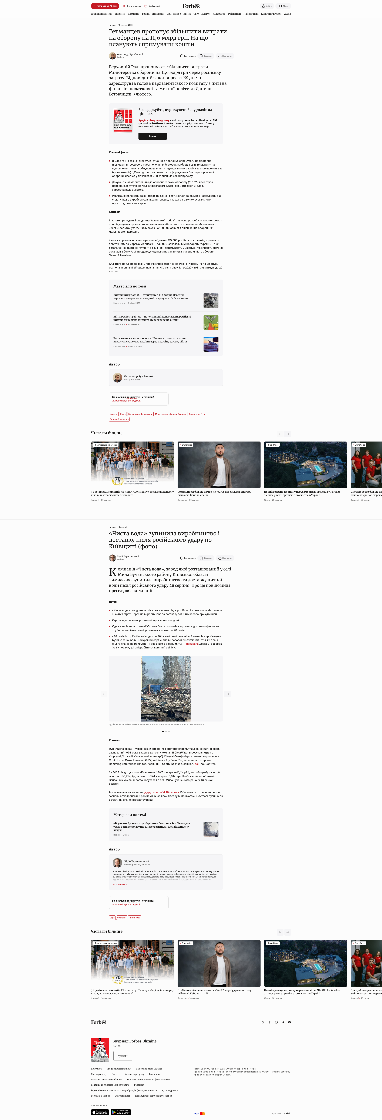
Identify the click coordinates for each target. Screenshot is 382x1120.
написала (192, 643)
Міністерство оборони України (170, 414)
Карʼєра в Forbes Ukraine (149, 1068)
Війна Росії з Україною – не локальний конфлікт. (152, 318)
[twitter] (263, 1022)
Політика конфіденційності (106, 1079)
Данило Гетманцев (119, 419)
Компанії (133, 13)
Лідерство (219, 13)
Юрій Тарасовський (128, 556)
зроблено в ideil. (281, 1114)
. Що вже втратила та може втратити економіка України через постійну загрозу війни (150, 340)
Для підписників (101, 13)
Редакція (139, 1085)
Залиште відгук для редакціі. (126, 401)
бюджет (114, 414)
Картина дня (119, 303)
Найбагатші (251, 13)
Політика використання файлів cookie (148, 1079)
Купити (152, 136)
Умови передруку (134, 1074)
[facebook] (270, 1022)
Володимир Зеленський (140, 414)
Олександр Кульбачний (130, 54)
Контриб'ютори (271, 13)
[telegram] (283, 1022)
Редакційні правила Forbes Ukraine (110, 1085)
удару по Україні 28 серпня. (162, 792)
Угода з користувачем (119, 1068)
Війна (187, 13)
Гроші (146, 13)
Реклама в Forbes (100, 1095)
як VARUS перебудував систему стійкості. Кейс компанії (214, 493)
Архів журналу (169, 1090)
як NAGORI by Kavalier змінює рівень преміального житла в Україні (302, 493)
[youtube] (289, 1022)
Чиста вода (134, 917)
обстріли (121, 917)
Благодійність (122, 1095)
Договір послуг (99, 1074)
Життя (205, 13)
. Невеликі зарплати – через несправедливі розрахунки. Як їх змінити (150, 296)
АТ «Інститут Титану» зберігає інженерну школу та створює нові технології (132, 493)
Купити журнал (134, 6)
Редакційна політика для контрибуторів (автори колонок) (124, 1090)
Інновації (158, 13)
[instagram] (276, 1022)
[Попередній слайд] (227, 694)
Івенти (116, 1074)
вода (112, 917)
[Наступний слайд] (287, 434)
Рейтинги (234, 13)
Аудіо (287, 13)
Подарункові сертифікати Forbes (153, 1095)
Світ (196, 13)
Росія (123, 414)
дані (197, 763)
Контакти (96, 1068)
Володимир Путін (197, 414)
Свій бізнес (174, 13)
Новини (120, 13)
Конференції (154, 6)
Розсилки (154, 1074)
